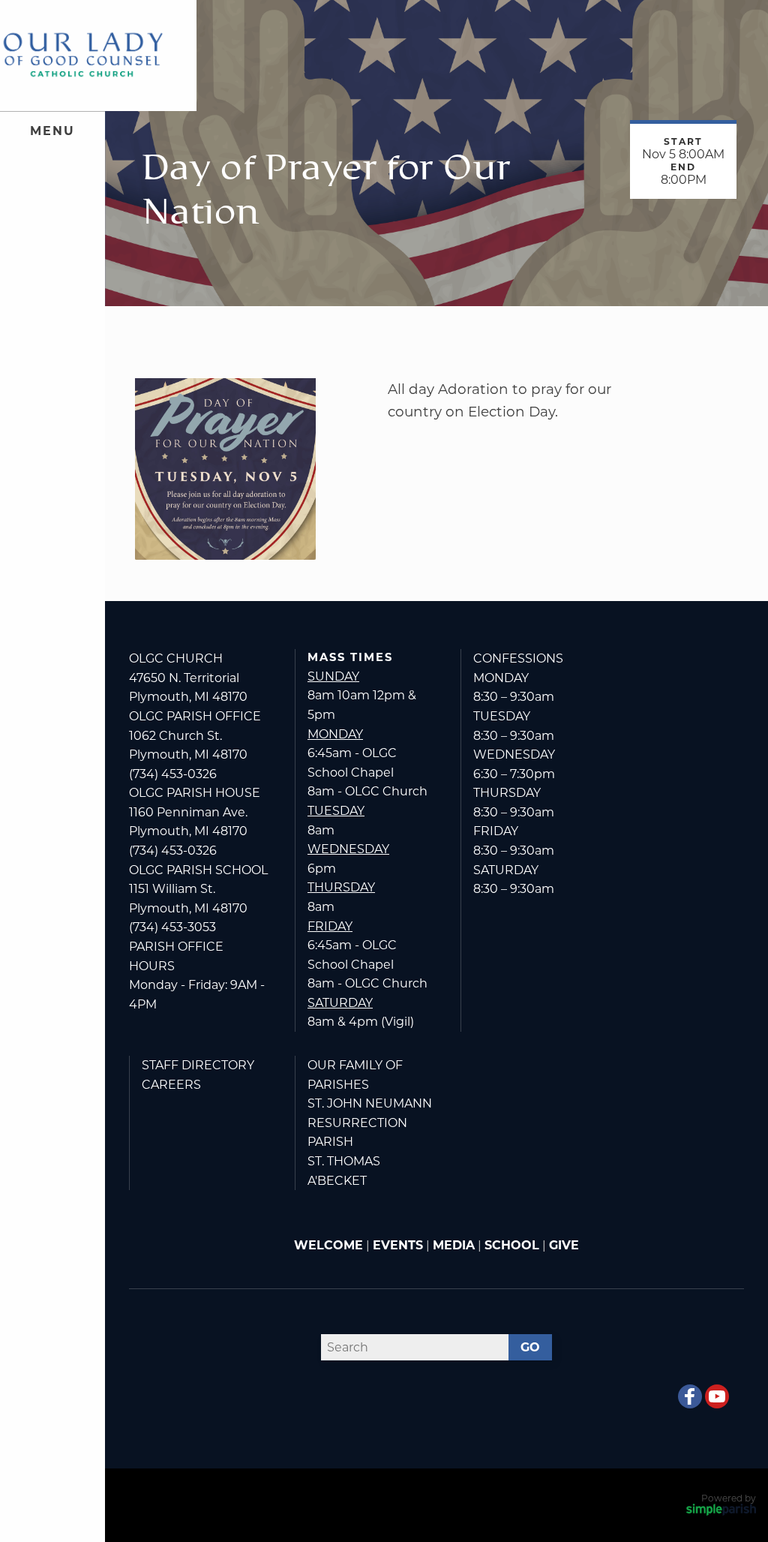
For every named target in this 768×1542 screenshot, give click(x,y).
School (511, 1245)
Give (564, 1245)
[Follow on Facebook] (690, 1396)
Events (398, 1245)
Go (530, 1347)
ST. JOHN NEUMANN (370, 1103)
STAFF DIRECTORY (198, 1065)
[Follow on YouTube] (717, 1396)
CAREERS (171, 1085)
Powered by (728, 1498)
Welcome (328, 1245)
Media (454, 1245)
